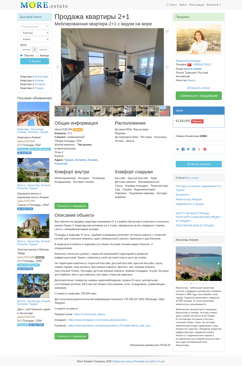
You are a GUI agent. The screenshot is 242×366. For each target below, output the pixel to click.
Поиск (173, 4)
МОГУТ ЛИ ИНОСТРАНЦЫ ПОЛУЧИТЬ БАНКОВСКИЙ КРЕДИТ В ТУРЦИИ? (198, 217)
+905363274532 (201, 64)
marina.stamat (192, 68)
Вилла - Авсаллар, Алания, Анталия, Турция (34, 187)
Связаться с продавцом (71, 205)
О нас (161, 361)
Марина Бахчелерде (188, 60)
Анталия (80, 159)
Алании (39, 80)
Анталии (40, 84)
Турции (39, 88)
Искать (36, 61)
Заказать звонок (200, 87)
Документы (182, 194)
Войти (183, 4)
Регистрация (196, 4)
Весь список (191, 178)
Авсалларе (41, 76)
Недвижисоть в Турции (190, 203)
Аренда (44, 55)
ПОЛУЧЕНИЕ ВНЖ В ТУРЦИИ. (195, 225)
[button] (167, 31)
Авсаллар (61, 163)
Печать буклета (200, 164)
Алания (92, 159)
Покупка (29, 55)
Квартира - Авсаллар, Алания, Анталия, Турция (32, 131)
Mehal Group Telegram (189, 199)
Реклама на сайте (145, 361)
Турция (69, 159)
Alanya (191, 80)
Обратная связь (122, 361)
